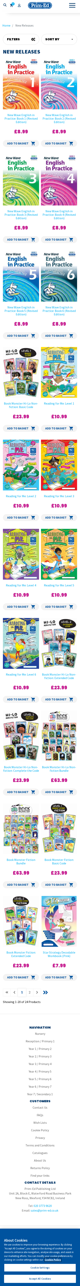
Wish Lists (40, 1123)
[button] (59, 39)
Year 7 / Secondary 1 (40, 1094)
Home (6, 25)
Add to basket (18, 143)
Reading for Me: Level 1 (59, 403)
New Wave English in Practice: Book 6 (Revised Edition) (59, 310)
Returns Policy (40, 1168)
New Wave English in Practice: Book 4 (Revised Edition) (59, 214)
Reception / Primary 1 (40, 1041)
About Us (40, 1160)
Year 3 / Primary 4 (40, 1064)
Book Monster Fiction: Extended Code (21, 954)
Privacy (40, 1138)
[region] (40, 1257)
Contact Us (40, 1107)
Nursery (40, 1034)
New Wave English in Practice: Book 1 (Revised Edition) (21, 118)
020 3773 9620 (43, 1206)
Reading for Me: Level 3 (59, 496)
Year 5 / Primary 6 (40, 1079)
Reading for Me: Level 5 (59, 585)
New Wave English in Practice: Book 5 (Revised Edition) (21, 310)
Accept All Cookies (40, 1278)
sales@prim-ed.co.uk (44, 1210)
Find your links (40, 1175)
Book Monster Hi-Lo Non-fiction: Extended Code (59, 676)
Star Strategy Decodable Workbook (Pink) (59, 954)
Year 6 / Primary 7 (40, 1086)
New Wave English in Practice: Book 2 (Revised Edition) (59, 118)
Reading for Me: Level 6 (21, 674)
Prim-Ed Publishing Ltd (40, 5)
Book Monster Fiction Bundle (21, 861)
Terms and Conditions (40, 1145)
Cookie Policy (40, 1130)
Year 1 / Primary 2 (40, 1049)
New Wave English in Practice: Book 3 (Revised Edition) (21, 214)
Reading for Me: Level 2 (21, 496)
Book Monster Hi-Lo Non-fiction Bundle (59, 768)
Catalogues (40, 1153)
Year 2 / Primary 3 (40, 1056)
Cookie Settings (40, 1267)
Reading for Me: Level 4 (21, 585)
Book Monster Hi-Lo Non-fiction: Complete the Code (21, 768)
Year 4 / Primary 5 (40, 1071)
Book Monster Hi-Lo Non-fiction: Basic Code (21, 405)
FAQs (40, 1115)
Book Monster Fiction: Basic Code (59, 861)
